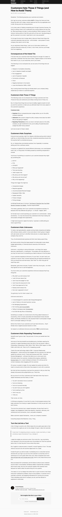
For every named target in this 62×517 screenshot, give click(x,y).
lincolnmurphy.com (34, 511)
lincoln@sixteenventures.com (37, 489)
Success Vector (15, 360)
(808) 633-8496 (23, 489)
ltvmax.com (26, 511)
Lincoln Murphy (22, 13)
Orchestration (29, 309)
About (31, 1)
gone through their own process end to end (22, 457)
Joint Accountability (24, 306)
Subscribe (40, 498)
